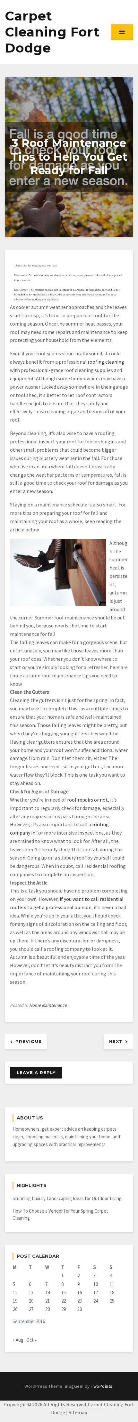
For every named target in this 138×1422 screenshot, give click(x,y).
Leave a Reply (36, 1072)
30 (79, 1309)
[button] (122, 32)
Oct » (31, 1340)
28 (47, 1309)
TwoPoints (102, 1386)
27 (31, 1309)
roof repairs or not (87, 799)
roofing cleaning (106, 362)
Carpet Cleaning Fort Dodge (52, 32)
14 (47, 1292)
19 (15, 1301)
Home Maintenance (48, 1005)
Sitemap (78, 1412)
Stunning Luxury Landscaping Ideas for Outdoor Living (67, 1198)
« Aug (18, 1340)
